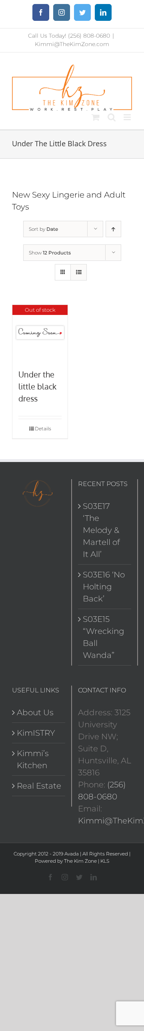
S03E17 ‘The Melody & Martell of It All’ (101, 530)
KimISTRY (36, 733)
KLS (104, 861)
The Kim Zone (80, 861)
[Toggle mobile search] (112, 117)
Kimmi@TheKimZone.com (72, 44)
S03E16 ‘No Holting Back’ (104, 586)
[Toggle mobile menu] (128, 117)
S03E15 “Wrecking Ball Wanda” (103, 637)
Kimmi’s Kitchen (33, 759)
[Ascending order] (113, 229)
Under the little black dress (37, 386)
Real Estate (39, 786)
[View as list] (78, 272)
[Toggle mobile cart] (96, 117)
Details (43, 429)
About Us (35, 712)
